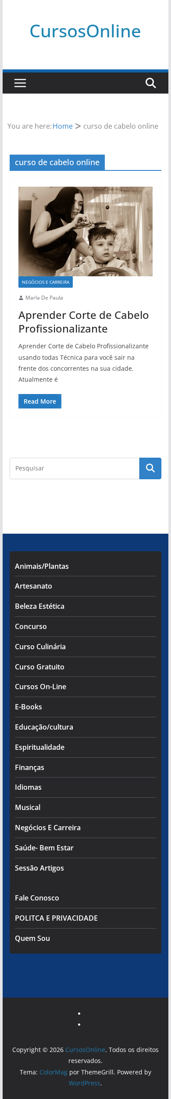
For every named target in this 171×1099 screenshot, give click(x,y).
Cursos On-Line (40, 686)
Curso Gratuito (39, 667)
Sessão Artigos (39, 868)
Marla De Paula (44, 297)
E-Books (28, 707)
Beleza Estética (39, 606)
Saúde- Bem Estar (44, 848)
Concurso (31, 626)
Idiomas (28, 787)
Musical (27, 807)
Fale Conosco (37, 898)
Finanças (29, 767)
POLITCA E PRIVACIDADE (56, 918)
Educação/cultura (44, 727)
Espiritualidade (39, 747)
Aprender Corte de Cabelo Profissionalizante (83, 321)
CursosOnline (85, 30)
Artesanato (33, 586)
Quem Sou (32, 938)
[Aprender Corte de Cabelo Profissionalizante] (85, 231)
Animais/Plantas (42, 566)
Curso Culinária (40, 646)
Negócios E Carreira (45, 282)
